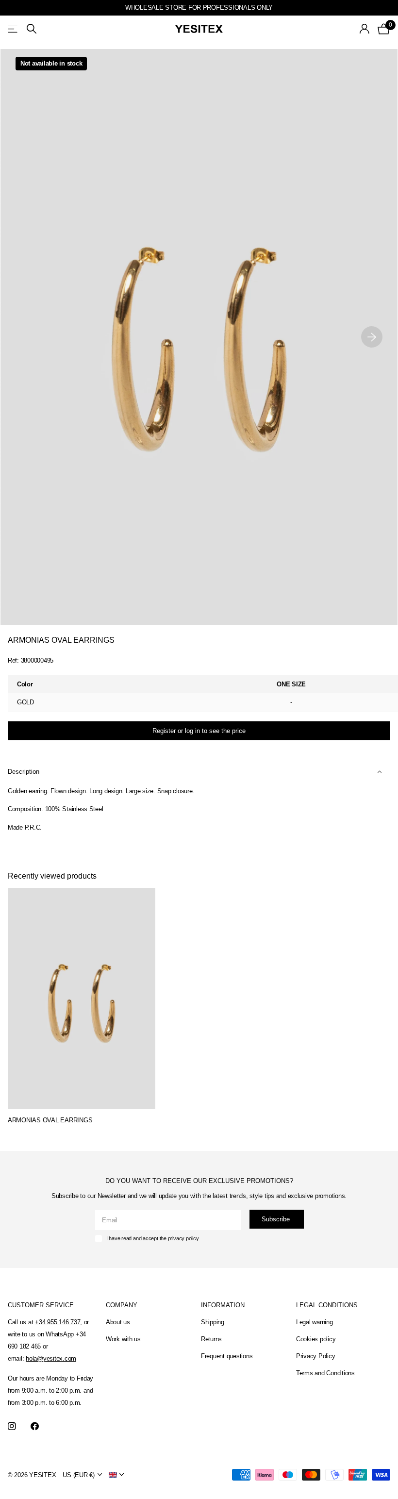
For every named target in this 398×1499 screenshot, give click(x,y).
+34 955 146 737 (57, 1322)
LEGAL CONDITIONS (327, 1305)
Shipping (212, 1322)
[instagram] (12, 1426)
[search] (31, 29)
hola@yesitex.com (51, 1358)
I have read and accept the (152, 1238)
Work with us (123, 1339)
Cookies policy (315, 1339)
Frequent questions (226, 1356)
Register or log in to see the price (199, 730)
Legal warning (314, 1322)
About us (118, 1322)
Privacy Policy (315, 1356)
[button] (371, 337)
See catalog (13, 29)
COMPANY (121, 1305)
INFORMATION (223, 1305)
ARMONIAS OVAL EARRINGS (50, 1120)
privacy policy (183, 1238)
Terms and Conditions (325, 1373)
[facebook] (35, 1426)
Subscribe (277, 1219)
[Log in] (365, 29)
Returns (211, 1339)
